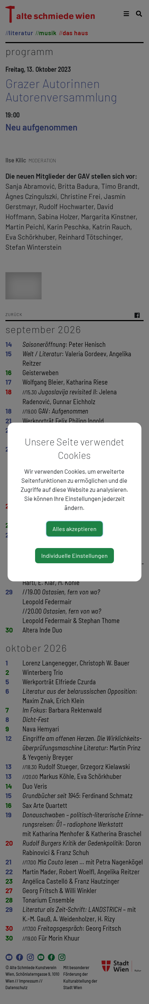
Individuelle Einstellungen (74, 555)
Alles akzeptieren (74, 528)
